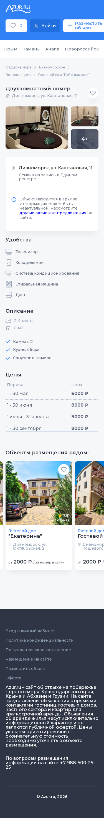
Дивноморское (52, 67)
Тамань (31, 49)
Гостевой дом (22, 531)
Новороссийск (82, 49)
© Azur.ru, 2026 (52, 797)
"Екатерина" (25, 536)
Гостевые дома (18, 75)
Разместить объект (26, 668)
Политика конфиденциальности (39, 640)
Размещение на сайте (29, 659)
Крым (10, 49)
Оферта (13, 678)
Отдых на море (19, 67)
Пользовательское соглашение (38, 649)
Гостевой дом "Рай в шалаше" (64, 75)
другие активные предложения (52, 212)
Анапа (52, 49)
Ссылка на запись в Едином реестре (48, 177)
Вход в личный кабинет (30, 630)
